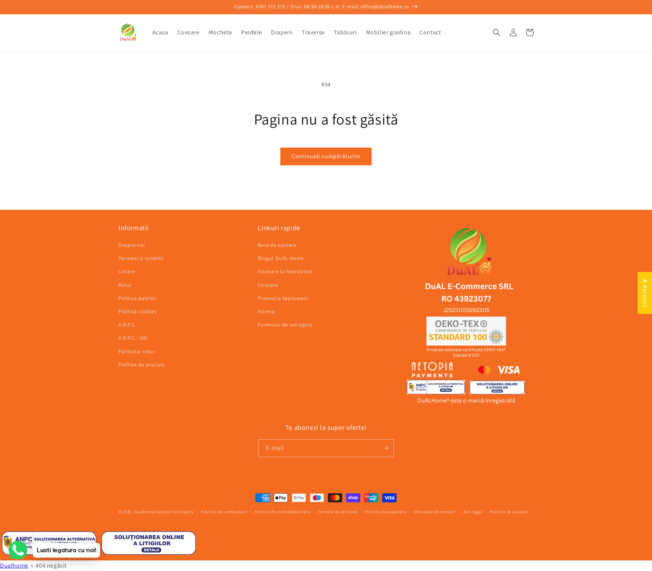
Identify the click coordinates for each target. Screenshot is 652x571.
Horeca (266, 311)
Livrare (126, 271)
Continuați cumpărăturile (326, 156)
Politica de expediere (385, 511)
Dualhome (144, 511)
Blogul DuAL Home (281, 258)
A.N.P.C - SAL (133, 337)
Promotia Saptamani (283, 298)
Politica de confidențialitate (282, 511)
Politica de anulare (141, 364)
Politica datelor (137, 298)
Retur (125, 285)
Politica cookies (137, 311)
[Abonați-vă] (385, 448)
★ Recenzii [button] (645, 293)
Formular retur (136, 351)
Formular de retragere (285, 324)
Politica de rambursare (224, 511)
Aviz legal (473, 511)
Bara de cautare (277, 245)
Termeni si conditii (140, 258)
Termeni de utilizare (337, 511)
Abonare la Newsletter (285, 271)
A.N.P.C (126, 324)
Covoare (268, 285)
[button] (496, 32)
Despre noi (131, 245)
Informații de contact (435, 511)
